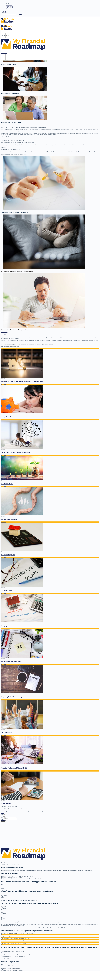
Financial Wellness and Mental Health (14, 768)
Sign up (5, 53)
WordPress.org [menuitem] (9, 5)
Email (2, 815)
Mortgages (4, 626)
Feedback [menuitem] (8, 10)
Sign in (2, 53)
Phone (2, 817)
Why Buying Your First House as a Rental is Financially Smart (22, 381)
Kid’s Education (6, 732)
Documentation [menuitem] (9, 6)
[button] (4, 332)
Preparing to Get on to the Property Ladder (16, 452)
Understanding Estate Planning (11, 661)
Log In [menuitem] (4, 11)
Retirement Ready (7, 590)
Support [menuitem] (7, 8)
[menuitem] (51, 3)
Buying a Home (6, 803)
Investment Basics (7, 484)
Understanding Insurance (9, 519)
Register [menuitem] (5, 12)
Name (2, 814)
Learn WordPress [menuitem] (9, 7)
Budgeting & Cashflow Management (13, 697)
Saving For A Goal (7, 417)
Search (17, 14)
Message (2, 819)
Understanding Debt (8, 555)
